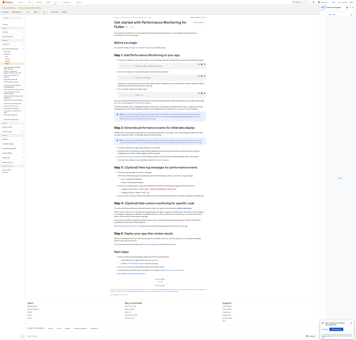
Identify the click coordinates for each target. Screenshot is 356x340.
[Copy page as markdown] (132, 27)
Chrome (59, 328)
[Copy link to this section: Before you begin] (139, 43)
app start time (119, 103)
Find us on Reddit (130, 309)
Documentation (9, 8)
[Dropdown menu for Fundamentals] (22, 12)
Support (78, 2)
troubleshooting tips (162, 160)
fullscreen (350, 7)
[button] (11, 32)
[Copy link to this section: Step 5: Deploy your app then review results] (175, 234)
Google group (226, 312)
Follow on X (128, 312)
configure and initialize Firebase (140, 48)
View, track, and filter (125, 267)
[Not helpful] (204, 17)
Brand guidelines (227, 318)
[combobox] (301, 2)
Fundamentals (16, 12)
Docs (55, 2)
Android (50, 328)
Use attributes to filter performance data (131, 274)
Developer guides (32, 306)
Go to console (342, 2)
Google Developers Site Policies (135, 291)
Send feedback (199, 22)
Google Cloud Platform (80, 328)
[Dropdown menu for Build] (24, 2)
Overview (5, 12)
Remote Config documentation (182, 116)
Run (29, 2)
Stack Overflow (227, 309)
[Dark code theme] (201, 64)
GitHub (29, 318)
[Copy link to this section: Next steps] (130, 252)
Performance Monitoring (30, 8)
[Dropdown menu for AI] (30, 12)
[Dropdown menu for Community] (72, 2)
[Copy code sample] (204, 64)
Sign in (352, 2)
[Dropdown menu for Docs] (59, 2)
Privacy (34, 336)
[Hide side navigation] (22, 337)
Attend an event (129, 318)
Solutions (39, 2)
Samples (64, 12)
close (353, 7)
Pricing (48, 2)
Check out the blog (130, 306)
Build (20, 2)
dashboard (133, 157)
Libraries (29, 315)
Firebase (116, 17)
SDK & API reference (33, 309)
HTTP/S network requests (142, 103)
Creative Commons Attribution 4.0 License (164, 289)
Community (66, 2)
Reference (55, 12)
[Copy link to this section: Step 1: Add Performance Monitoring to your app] (181, 55)
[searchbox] (12, 17)
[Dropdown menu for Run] (33, 2)
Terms (29, 336)
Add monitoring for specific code (128, 226)
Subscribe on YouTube (131, 315)
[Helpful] (202, 17)
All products (94, 328)
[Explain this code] (198, 64)
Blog (333, 2)
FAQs (224, 321)
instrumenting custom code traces (171, 270)
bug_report (347, 7)
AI (27, 12)
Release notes (226, 315)
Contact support (227, 306)
